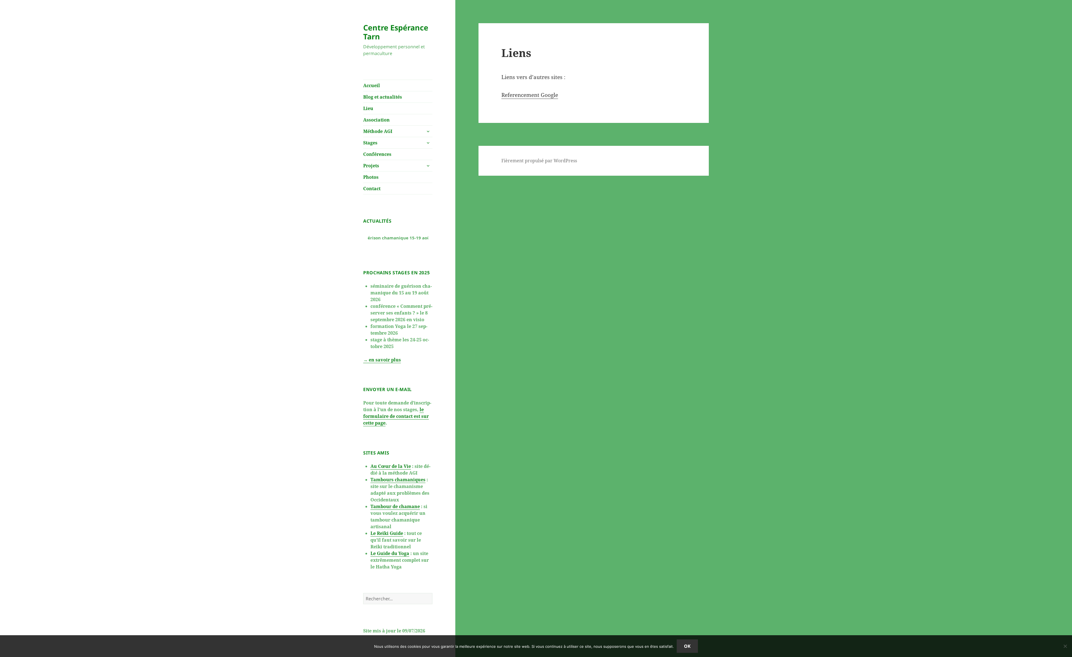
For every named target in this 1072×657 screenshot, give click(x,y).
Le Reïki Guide (386, 533)
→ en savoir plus (382, 360)
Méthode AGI (377, 131)
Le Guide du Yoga (389, 553)
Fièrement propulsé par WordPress (539, 161)
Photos (371, 177)
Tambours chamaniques (397, 480)
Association (376, 120)
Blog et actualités (382, 97)
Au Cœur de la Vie (390, 466)
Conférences (377, 154)
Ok (687, 646)
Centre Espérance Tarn (395, 32)
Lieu (368, 108)
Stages (370, 143)
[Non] (1065, 646)
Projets (371, 166)
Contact (372, 188)
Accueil (371, 85)
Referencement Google (529, 95)
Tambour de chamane (395, 506)
